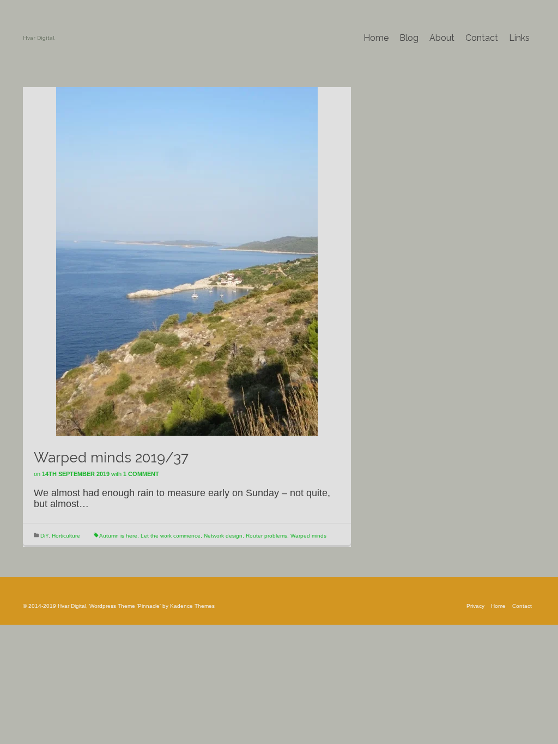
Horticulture (66, 536)
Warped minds (308, 536)
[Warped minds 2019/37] (187, 260)
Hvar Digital (38, 38)
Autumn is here (118, 536)
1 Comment (141, 474)
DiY (44, 536)
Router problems (266, 536)
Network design (223, 536)
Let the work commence (171, 536)
